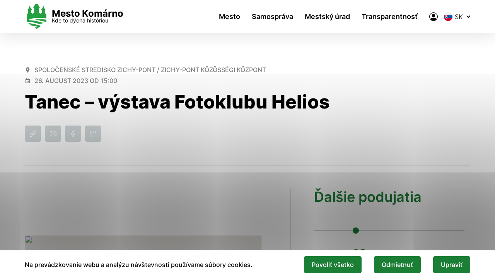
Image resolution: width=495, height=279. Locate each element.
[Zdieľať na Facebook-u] (73, 134)
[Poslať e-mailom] (53, 134)
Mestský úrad (327, 16)
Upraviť (452, 265)
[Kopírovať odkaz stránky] (33, 134)
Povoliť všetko (333, 265)
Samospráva (272, 16)
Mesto (229, 16)
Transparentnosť (390, 16)
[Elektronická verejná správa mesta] (433, 16)
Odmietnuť (397, 265)
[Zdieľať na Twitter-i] (93, 134)
